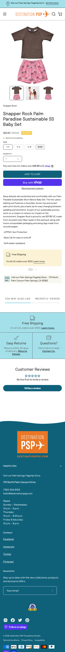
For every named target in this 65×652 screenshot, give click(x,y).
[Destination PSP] (33, 14)
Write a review (32, 388)
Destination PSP (16, 636)
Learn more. (39, 261)
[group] (32, 4)
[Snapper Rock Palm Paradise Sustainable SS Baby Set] (17, 93)
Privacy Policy (27, 640)
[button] (53, 14)
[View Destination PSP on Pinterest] (27, 620)
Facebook (8, 539)
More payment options (32, 188)
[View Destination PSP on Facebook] (12, 620)
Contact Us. (48, 351)
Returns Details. (19, 353)
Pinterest (8, 561)
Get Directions (52, 3)
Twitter (7, 554)
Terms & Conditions (11, 640)
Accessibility (40, 640)
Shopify (37, 636)
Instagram (8, 546)
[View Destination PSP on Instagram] (5, 620)
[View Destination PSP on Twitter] (20, 620)
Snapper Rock (10, 105)
